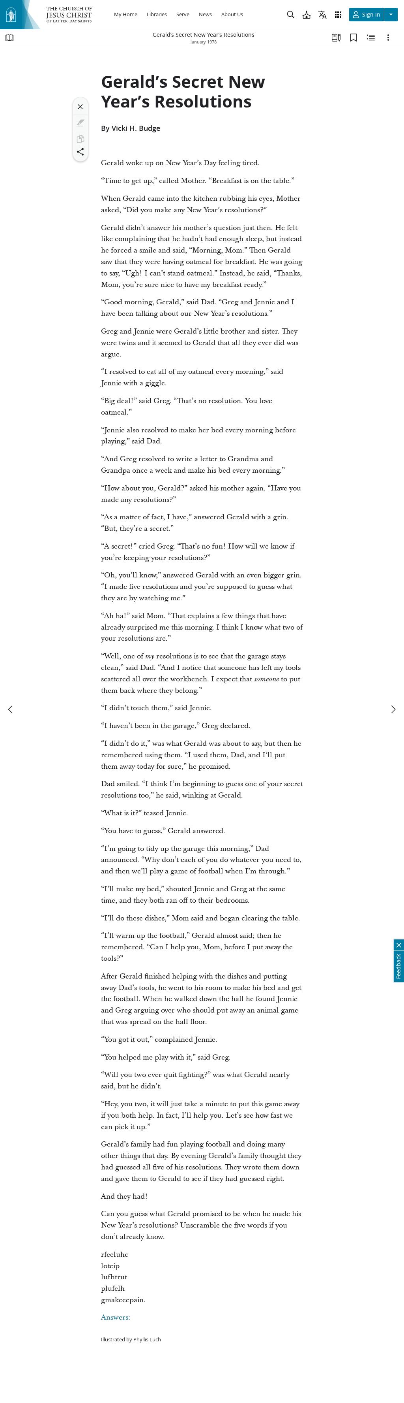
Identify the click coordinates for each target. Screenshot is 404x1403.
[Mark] (80, 123)
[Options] (388, 37)
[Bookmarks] (353, 37)
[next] (393, 709)
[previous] (11, 709)
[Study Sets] (336, 37)
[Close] (80, 106)
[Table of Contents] (9, 37)
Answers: (115, 1318)
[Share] (80, 151)
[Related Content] (371, 37)
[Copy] (80, 139)
